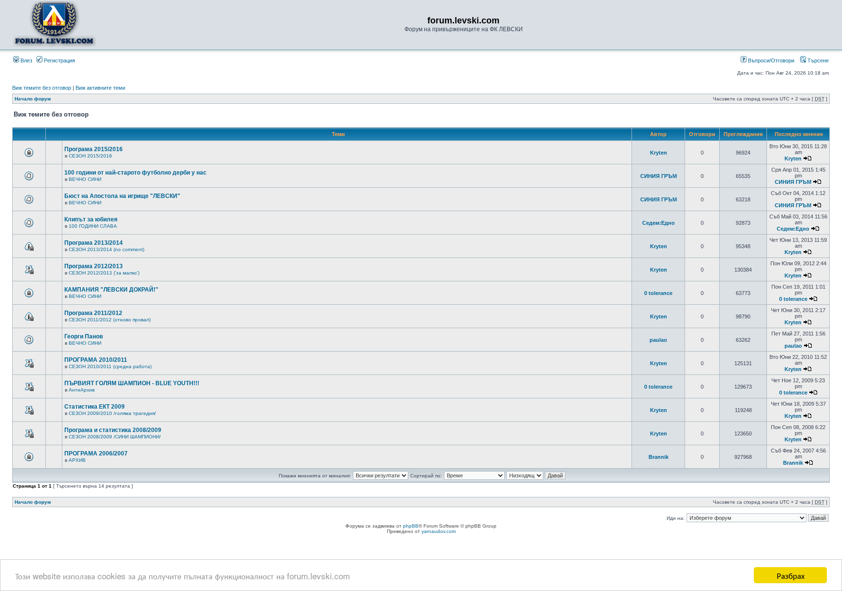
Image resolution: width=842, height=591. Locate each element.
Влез (25, 60)
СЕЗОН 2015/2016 (90, 155)
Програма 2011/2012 (93, 313)
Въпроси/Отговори (770, 60)
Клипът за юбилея (90, 219)
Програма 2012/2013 (93, 266)
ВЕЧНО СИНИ (85, 179)
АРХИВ (77, 460)
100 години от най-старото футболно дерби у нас (135, 172)
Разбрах (790, 575)
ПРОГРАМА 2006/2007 (96, 453)
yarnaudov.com (438, 531)
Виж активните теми (100, 88)
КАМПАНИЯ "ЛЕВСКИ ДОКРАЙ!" (111, 289)
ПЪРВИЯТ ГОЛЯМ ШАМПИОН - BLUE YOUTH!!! (131, 383)
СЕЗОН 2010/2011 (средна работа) (110, 366)
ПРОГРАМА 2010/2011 (95, 359)
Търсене (817, 60)
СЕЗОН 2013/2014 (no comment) (106, 249)
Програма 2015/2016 (93, 149)
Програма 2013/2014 (93, 242)
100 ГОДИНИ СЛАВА (93, 226)
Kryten (658, 153)
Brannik (659, 457)
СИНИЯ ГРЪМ (658, 176)
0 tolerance (658, 293)
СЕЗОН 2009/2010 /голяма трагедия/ (112, 413)
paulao (658, 340)
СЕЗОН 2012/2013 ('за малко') (104, 273)
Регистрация (58, 60)
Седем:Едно (658, 223)
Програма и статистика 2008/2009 (112, 430)
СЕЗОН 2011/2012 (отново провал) (110, 319)
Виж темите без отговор (41, 88)
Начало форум (33, 98)
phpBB (411, 526)
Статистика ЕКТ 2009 (94, 406)
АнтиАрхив (82, 390)
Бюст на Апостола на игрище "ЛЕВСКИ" (122, 196)
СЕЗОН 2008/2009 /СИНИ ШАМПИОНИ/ (115, 436)
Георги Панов (83, 336)
